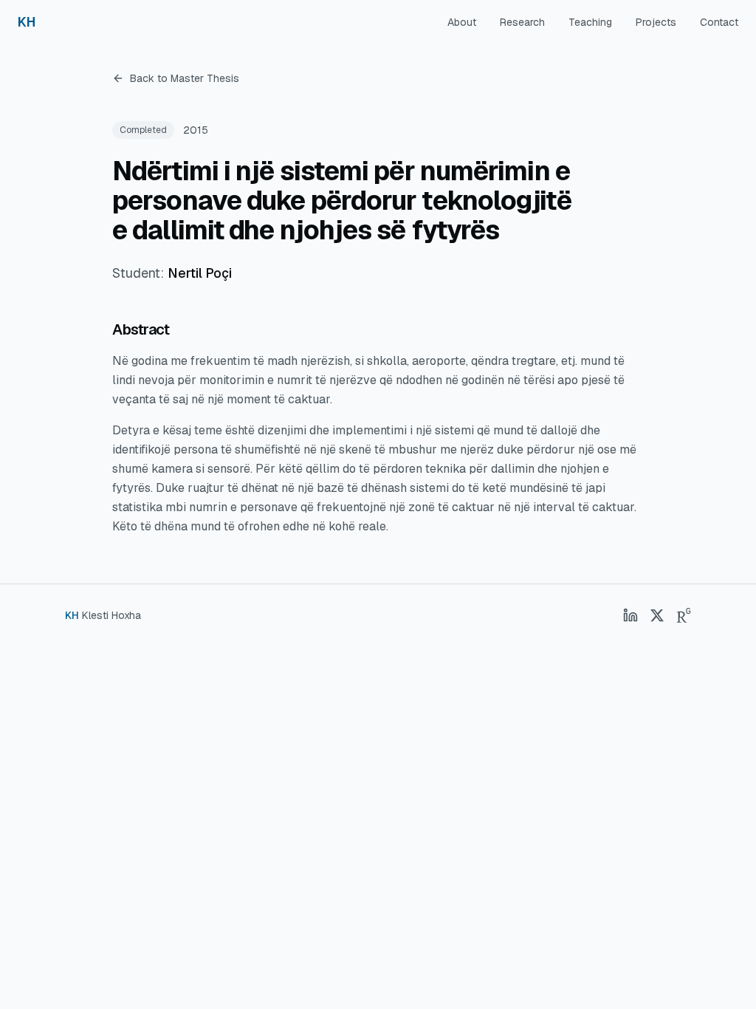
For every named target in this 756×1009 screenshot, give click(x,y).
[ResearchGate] (683, 615)
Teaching (590, 22)
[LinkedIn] (630, 615)
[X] (657, 615)
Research (522, 22)
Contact (719, 22)
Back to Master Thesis (184, 78)
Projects (656, 22)
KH (26, 21)
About (461, 22)
